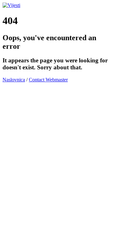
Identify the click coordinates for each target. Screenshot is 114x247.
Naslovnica (14, 79)
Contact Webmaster (48, 79)
